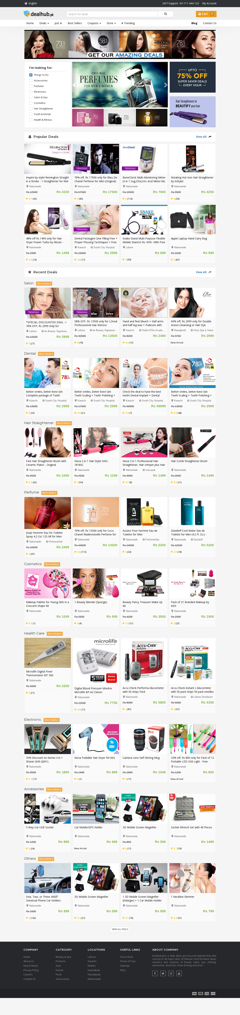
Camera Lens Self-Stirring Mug (141, 757)
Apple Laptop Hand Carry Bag (189, 238)
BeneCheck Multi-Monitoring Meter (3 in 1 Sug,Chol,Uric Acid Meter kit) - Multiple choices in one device (144, 181)
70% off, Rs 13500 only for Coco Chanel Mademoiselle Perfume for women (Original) (95, 534)
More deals (43, 283)
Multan (92, 965)
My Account (209, 3)
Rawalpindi (180, 330)
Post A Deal (126, 957)
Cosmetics (40, 103)
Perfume (39, 86)
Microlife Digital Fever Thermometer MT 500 (39, 673)
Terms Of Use (128, 961)
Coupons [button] (93, 23)
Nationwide (94, 979)
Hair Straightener (43, 108)
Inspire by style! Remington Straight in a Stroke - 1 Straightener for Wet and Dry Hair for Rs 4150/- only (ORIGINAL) (47, 183)
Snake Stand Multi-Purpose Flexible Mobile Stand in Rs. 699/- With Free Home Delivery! (144, 242)
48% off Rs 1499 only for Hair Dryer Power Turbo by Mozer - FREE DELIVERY (44, 242)
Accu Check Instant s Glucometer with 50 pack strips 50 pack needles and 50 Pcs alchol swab (192, 691)
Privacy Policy (31, 970)
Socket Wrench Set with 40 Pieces (191, 827)
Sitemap (124, 965)
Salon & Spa (40, 97)
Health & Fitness (43, 119)
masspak (150, 470)
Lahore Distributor (203, 697)
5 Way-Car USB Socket (40, 827)
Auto (58, 965)
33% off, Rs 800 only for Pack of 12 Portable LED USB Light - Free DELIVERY (192, 761)
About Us (28, 961)
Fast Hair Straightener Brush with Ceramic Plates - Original (46, 463)
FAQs (123, 970)
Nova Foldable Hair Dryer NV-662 (94, 757)
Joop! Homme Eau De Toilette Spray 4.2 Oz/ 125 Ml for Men (44, 534)
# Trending (128, 23)
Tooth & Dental (42, 114)
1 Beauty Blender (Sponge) (90, 602)
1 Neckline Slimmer (182, 896)
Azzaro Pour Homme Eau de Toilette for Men (140, 532)
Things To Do (41, 75)
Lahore (129, 247)
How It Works (30, 965)
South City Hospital (104, 247)
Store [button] (110, 23)
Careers (28, 974)
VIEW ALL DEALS (120, 929)
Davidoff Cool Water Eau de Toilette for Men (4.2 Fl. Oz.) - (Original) (189, 534)
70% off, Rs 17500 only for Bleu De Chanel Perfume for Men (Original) (95, 179)
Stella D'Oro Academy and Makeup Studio (165, 330)
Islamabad (94, 970)
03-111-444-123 (189, 3)
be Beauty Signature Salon (59, 331)
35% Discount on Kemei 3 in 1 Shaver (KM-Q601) (44, 759)
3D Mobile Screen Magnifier (139, 827)
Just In (58, 23)
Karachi (82, 247)
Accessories (41, 80)
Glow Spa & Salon (203, 330)
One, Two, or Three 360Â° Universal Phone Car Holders (43, 898)
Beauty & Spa (63, 957)
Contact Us (210, 23)
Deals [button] (43, 23)
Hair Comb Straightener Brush (189, 461)
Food (58, 974)
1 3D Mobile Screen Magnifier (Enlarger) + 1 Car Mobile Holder (142, 898)
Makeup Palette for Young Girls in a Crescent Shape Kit (47, 604)
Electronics (40, 91)
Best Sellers (75, 23)
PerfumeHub (55, 541)
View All (201, 136)
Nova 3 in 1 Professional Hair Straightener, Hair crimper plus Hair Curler (144, 464)
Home (30, 23)
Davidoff (198, 539)
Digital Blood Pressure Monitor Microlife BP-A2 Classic (93, 690)
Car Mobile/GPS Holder (88, 827)
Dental (59, 970)
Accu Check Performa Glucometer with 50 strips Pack (143, 689)
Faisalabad (94, 974)
